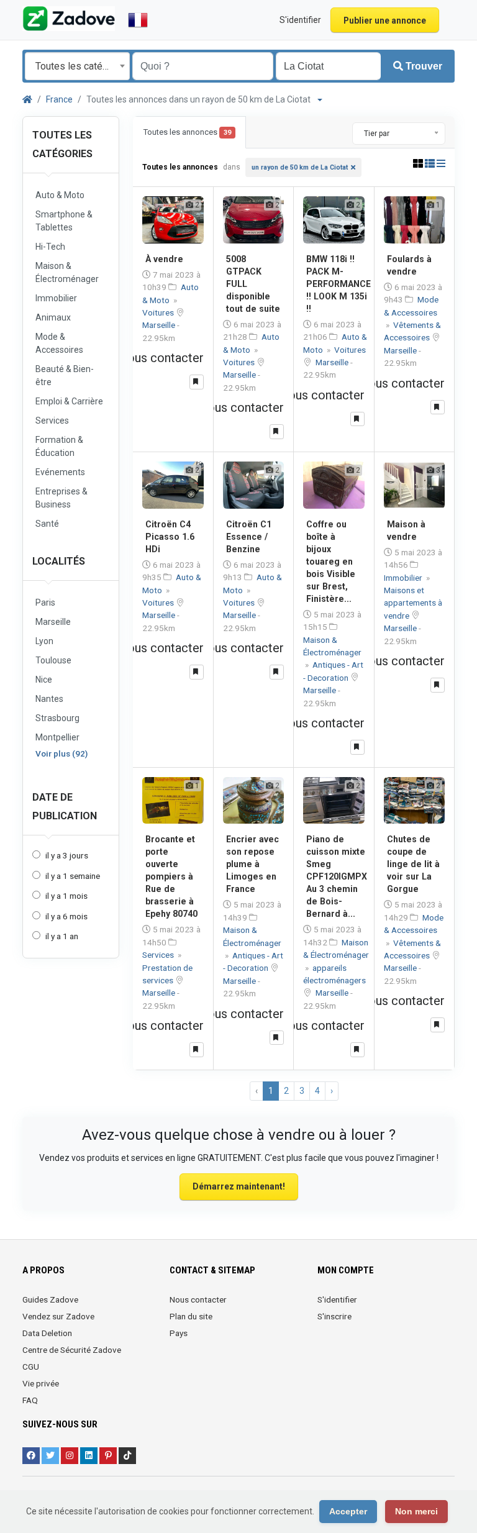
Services (159, 955)
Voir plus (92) (61, 753)
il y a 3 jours (66, 855)
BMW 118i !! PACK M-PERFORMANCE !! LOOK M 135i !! (338, 284)
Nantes (49, 699)
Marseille (53, 622)
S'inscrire (334, 1316)
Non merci (416, 1511)
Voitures (159, 312)
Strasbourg (57, 718)
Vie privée (40, 1383)
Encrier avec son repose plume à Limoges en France (252, 864)
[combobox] (77, 66)
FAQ (30, 1400)
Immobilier (404, 578)
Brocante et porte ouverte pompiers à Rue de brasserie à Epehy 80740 (171, 876)
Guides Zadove (50, 1299)
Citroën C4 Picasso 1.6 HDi (169, 536)
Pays (179, 1333)
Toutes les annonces (187, 132)
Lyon (44, 641)
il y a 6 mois (66, 916)
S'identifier (337, 1299)
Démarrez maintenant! (239, 1186)
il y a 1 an (61, 936)
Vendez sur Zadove (58, 1316)
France (59, 99)
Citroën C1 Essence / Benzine (248, 536)
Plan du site (191, 1316)
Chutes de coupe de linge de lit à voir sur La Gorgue (413, 864)
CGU (30, 1367)
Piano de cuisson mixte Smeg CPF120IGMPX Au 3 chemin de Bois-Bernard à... (336, 876)
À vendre (164, 259)
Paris (45, 602)
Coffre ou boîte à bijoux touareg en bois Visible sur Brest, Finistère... (330, 561)
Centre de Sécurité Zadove (71, 1350)
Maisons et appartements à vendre (413, 603)
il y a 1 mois (66, 896)
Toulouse (53, 660)
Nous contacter (198, 1299)
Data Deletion (47, 1333)
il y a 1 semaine (72, 876)
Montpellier (57, 737)
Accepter (348, 1511)
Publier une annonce (384, 20)
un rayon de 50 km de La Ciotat (300, 167)
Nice (43, 680)
